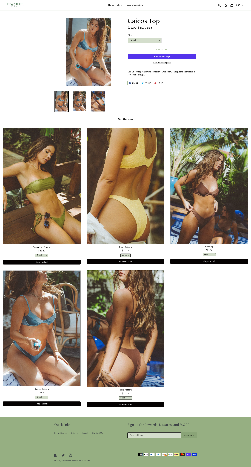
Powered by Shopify (82, 461)
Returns (74, 433)
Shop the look (42, 262)
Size (130, 35)
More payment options (162, 62)
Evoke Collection (67, 461)
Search (85, 433)
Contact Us (97, 433)
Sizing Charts (60, 433)
